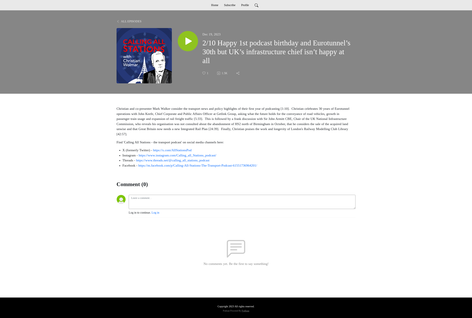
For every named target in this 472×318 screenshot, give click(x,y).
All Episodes (130, 21)
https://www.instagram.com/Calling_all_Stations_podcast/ (178, 155)
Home (214, 5)
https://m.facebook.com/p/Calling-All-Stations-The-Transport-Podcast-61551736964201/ (197, 165)
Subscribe (229, 5)
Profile (245, 5)
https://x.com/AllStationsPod (172, 150)
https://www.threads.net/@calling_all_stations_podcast (173, 160)
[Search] (256, 5)
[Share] (238, 73)
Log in (155, 212)
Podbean (245, 311)
